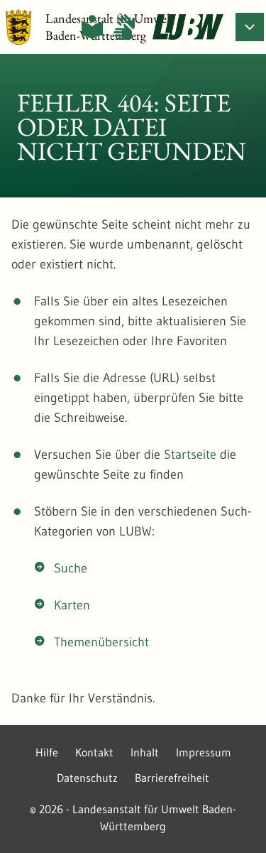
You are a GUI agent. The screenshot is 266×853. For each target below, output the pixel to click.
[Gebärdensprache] (124, 27)
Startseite (190, 454)
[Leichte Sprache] (92, 27)
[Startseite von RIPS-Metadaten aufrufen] (188, 27)
